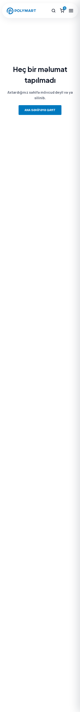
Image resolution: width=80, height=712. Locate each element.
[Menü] (71, 10)
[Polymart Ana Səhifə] (21, 10)
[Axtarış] (53, 11)
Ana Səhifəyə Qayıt (40, 110)
